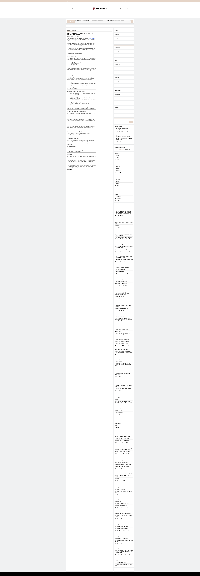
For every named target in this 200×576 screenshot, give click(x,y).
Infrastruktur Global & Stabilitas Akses (122, 267)
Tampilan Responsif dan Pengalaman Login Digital (124, 473)
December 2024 (118, 196)
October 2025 (117, 174)
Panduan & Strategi (118, 322)
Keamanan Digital (118, 298)
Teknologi (117, 478)
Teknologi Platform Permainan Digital (121, 538)
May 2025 (117, 185)
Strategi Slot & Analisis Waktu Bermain (122, 466)
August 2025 (117, 179)
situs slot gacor (118, 47)
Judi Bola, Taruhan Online (119, 271)
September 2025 (118, 177)
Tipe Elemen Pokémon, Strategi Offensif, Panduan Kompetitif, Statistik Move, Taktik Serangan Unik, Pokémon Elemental (124, 551)
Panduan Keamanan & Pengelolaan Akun (122, 339)
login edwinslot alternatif (119, 314)
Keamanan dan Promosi (119, 296)
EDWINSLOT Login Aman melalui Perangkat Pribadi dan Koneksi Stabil (114, 1)
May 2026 (117, 159)
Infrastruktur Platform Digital (120, 269)
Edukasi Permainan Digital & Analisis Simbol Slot (123, 220)
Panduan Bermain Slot (119, 331)
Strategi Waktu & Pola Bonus (120, 468)
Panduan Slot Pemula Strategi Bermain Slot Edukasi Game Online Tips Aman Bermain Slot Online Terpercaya (123, 364)
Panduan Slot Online (118, 361)
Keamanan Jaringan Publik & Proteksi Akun (122, 303)
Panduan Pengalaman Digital (120, 354)
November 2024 (118, 198)
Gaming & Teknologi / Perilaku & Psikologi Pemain (124, 259)
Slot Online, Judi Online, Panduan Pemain (122, 440)
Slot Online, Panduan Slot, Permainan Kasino (123, 451)
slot (116, 60)
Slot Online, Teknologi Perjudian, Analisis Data (123, 460)
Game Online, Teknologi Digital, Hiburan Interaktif (123, 249)
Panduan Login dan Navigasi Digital (121, 343)
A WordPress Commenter (119, 149)
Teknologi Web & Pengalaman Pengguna (122, 543)
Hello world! (128, 149)
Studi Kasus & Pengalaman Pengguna (121, 470)
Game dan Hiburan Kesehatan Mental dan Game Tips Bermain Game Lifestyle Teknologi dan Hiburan (123, 238)
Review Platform (118, 397)
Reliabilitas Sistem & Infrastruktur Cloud (122, 395)
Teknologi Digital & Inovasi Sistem (121, 505)
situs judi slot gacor (118, 408)
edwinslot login (118, 229)
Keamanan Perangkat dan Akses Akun (121, 308)
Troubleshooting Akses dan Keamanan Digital (123, 554)
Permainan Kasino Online (119, 383)
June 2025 (117, 183)
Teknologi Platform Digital (119, 536)
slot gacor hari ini (91, 38)
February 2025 (117, 192)
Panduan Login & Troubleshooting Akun (122, 341)
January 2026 (117, 168)
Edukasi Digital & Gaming (119, 217)
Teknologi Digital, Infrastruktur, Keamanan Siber (123, 513)
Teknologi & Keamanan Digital (120, 494)
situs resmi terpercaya (119, 412)
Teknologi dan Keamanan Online (120, 499)
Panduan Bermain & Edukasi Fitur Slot (121, 329)
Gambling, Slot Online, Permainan (121, 232)
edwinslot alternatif (118, 227)
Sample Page (98, 16)
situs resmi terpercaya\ (119, 414)
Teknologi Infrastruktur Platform (120, 524)
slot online (117, 434)
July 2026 (117, 155)
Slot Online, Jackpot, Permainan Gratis (122, 438)
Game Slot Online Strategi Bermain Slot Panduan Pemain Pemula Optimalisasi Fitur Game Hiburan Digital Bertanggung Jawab (123, 256)
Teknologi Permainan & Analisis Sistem (122, 534)
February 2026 (117, 166)
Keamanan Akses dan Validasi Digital (121, 287)
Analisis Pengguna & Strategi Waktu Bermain (123, 209)
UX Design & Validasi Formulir (120, 562)
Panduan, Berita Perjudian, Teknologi (121, 367)
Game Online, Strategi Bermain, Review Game (123, 244)
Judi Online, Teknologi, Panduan (120, 279)
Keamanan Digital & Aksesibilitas (121, 300)
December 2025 (118, 170)
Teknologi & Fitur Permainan (120, 485)
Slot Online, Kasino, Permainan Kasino (122, 442)
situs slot (117, 43)
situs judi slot (117, 406)
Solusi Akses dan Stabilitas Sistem (121, 462)
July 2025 (117, 181)
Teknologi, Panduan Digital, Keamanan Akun (123, 545)
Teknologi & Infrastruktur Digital (120, 487)
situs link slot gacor (118, 38)
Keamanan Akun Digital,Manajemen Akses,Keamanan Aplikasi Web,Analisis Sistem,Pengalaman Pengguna (122, 293)
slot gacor (117, 68)
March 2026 (117, 164)
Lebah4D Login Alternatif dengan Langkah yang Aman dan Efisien (81, 20)
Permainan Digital (118, 378)
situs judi (116, 399)
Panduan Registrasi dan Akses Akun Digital (122, 359)
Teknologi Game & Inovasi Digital (121, 518)
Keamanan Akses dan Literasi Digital (121, 285)
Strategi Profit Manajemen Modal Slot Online (123, 464)
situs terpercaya (118, 90)
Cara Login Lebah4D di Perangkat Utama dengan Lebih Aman (107, 20)
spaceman (117, 107)
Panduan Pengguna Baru (119, 356)
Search (116, 120)
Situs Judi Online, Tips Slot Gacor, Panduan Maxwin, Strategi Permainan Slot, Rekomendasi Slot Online (123, 402)
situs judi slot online (118, 410)
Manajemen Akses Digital (119, 316)
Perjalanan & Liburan (118, 376)
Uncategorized (117, 556)
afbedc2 (69, 36)
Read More (69, 169)
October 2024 (117, 200)
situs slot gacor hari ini (119, 98)
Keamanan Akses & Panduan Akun (121, 283)
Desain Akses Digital (119, 215)
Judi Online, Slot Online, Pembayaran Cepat (122, 277)
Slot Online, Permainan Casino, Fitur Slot (122, 453)
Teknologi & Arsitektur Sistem (120, 480)
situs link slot (117, 64)
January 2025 (117, 194)
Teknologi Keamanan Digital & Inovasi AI (122, 528)
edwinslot (117, 225)
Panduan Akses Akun (119, 327)
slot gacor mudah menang (119, 431)
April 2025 (117, 187)
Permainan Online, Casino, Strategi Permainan (123, 388)
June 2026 (117, 157)
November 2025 (118, 172)
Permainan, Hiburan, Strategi (120, 392)
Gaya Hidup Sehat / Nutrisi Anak (121, 261)
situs (116, 55)
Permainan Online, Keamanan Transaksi (122, 390)
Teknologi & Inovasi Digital (120, 489)
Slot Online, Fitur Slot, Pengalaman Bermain (122, 436)
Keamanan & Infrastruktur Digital (121, 281)
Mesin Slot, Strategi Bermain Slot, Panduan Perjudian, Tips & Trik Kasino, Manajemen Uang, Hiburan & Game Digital (123, 319)
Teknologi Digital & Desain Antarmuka (121, 503)
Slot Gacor (117, 427)
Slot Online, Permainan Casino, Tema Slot (122, 455)
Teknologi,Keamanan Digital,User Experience (123, 548)
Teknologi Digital (118, 501)
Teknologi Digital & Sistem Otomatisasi (122, 507)
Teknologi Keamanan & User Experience (122, 526)
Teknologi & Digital (118, 482)
